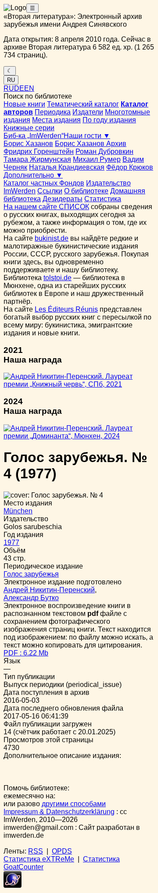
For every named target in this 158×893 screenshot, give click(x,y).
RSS (35, 851)
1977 (11, 542)
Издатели (87, 112)
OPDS (62, 851)
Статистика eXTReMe (39, 859)
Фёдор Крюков (129, 167)
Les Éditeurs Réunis (66, 309)
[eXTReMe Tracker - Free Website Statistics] (13, 885)
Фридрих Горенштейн (39, 151)
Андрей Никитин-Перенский (49, 590)
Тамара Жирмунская (37, 159)
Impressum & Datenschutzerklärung (59, 811)
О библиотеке (86, 191)
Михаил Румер (97, 159)
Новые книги (24, 104)
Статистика (102, 199)
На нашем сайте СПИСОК (46, 206)
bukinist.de (51, 238)
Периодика (53, 112)
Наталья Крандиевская (66, 167)
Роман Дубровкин (104, 151)
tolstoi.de (57, 277)
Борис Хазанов (28, 143)
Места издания (56, 120)
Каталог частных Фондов (44, 183)
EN (29, 88)
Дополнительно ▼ (33, 175)
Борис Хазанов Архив (90, 143)
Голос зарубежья (31, 574)
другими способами (74, 804)
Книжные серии (29, 128)
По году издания (109, 120)
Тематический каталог (83, 104)
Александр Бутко (31, 597)
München (18, 511)
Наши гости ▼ (87, 135)
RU (11, 80)
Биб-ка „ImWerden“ (34, 135)
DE (19, 88)
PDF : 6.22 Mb (26, 653)
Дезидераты (63, 199)
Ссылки (49, 191)
